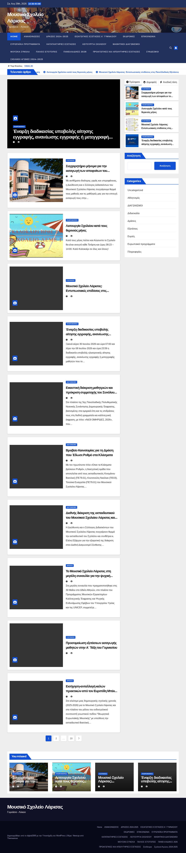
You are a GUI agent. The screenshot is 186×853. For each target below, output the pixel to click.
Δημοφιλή (151, 82)
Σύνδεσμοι (152, 51)
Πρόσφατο (134, 82)
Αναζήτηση (134, 155)
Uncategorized (135, 190)
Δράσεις (70, 565)
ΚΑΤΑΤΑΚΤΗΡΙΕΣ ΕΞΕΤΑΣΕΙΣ (61, 44)
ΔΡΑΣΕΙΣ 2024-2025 (57, 36)
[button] (170, 48)
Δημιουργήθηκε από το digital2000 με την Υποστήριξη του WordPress (36, 836)
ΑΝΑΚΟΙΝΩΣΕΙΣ (32, 36)
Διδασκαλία (134, 213)
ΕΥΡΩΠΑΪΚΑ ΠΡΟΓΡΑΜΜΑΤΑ (25, 44)
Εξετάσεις (146, 89)
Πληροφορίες (19, 126)
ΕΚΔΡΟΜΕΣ (129, 36)
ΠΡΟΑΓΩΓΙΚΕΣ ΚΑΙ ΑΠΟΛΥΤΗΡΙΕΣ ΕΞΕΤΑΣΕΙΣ (116, 51)
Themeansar (12, 838)
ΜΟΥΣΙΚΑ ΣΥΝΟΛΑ (20, 51)
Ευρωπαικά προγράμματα (141, 244)
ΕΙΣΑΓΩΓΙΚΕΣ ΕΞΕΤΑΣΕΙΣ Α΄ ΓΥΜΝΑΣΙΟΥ (96, 36)
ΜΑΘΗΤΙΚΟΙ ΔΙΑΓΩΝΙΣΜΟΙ (126, 44)
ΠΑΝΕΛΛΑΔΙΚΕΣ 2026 (75, 51)
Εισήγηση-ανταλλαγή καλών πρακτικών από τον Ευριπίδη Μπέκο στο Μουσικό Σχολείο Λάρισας (91, 691)
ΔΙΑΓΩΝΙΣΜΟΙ (71, 382)
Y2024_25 (28, 66)
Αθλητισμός (134, 198)
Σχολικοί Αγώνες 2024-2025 (26, 59)
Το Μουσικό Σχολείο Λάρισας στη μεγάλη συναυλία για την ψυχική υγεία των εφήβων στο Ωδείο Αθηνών (91, 575)
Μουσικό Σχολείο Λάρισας (35, 807)
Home (13, 36)
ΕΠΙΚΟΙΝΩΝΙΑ (148, 36)
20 (71, 738)
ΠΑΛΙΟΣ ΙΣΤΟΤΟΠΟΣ (46, 51)
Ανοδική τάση (170, 82)
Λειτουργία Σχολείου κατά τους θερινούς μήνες (70, 781)
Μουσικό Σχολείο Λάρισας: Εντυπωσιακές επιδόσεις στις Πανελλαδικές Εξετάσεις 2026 (156, 128)
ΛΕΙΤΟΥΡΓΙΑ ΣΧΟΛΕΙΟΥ (94, 44)
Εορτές (131, 236)
